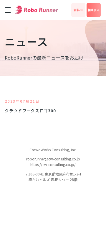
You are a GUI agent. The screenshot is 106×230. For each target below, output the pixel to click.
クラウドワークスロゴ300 (30, 111)
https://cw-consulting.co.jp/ (53, 164)
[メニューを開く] (8, 10)
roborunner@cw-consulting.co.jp (53, 158)
